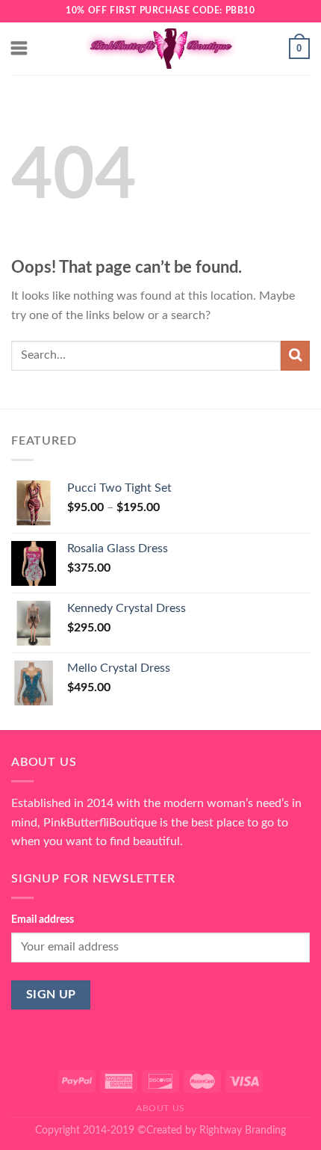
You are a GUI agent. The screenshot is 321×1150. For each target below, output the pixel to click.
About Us (160, 1108)
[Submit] (295, 355)
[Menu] (20, 48)
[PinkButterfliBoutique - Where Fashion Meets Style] (160, 48)
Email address (42, 919)
